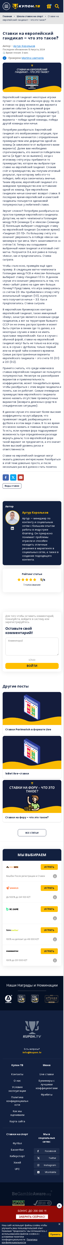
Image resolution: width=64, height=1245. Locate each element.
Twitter (52, 1158)
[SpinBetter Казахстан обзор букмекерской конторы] (55, 939)
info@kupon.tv (32, 1052)
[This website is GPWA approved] (18, 1204)
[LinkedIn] (12, 529)
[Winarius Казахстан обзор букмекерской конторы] (55, 897)
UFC (17, 1169)
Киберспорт (17, 1156)
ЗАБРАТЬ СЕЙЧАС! (32, 1216)
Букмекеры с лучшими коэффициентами (47, 1084)
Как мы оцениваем (17, 1113)
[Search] (57, 6)
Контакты (17, 1074)
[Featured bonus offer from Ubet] (49, 6)
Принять (55, 1234)
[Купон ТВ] (27, 6)
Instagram (50, 1165)
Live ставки (47, 1074)
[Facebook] (6, 477)
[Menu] (6, 6)
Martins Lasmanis (33, 58)
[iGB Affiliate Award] (8, 999)
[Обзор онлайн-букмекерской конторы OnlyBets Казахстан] (55, 876)
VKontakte (50, 1172)
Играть (49, 867)
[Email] (21, 477)
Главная (7, 16)
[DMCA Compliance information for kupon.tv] (42, 1204)
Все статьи (32, 832)
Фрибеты (46, 1094)
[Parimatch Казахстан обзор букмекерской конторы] (55, 960)
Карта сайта (17, 1121)
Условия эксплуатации (17, 1089)
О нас (17, 1080)
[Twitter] (13, 477)
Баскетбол (17, 1150)
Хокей (17, 1162)
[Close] (59, 1206)
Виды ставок (12, 485)
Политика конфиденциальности (17, 1101)
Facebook (50, 1151)
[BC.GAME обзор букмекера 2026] (55, 918)
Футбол (17, 1143)
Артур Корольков (24, 46)
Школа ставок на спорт (30, 16)
